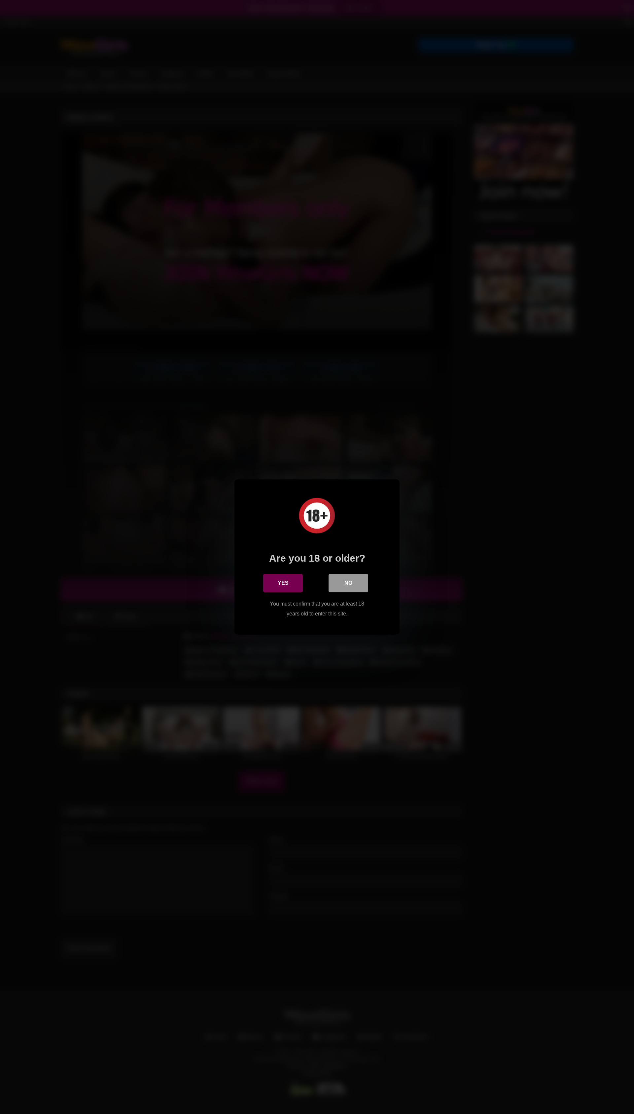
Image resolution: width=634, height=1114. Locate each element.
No (348, 583)
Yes (283, 583)
